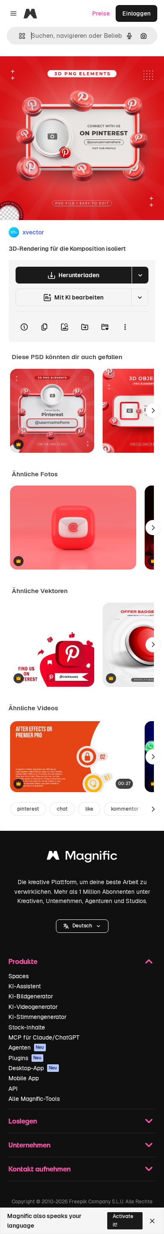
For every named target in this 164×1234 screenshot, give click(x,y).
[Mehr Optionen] (124, 326)
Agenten (26, 1047)
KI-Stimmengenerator (37, 1017)
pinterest (28, 809)
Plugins (25, 1058)
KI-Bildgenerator (30, 996)
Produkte (22, 961)
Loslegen (22, 1120)
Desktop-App (32, 1068)
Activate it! (123, 1220)
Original (54, 72)
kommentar (125, 809)
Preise (101, 13)
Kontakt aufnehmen (39, 1168)
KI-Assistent (24, 986)
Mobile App (23, 1078)
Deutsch (82, 925)
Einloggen (136, 13)
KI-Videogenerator (33, 1007)
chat (62, 809)
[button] (82, 926)
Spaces (18, 976)
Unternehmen (29, 1144)
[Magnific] (82, 857)
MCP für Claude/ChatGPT (43, 1037)
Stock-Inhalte (26, 1027)
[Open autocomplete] (18, 36)
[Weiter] (153, 411)
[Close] (152, 1221)
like (89, 809)
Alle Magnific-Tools (34, 1099)
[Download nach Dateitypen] (140, 275)
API (13, 1088)
